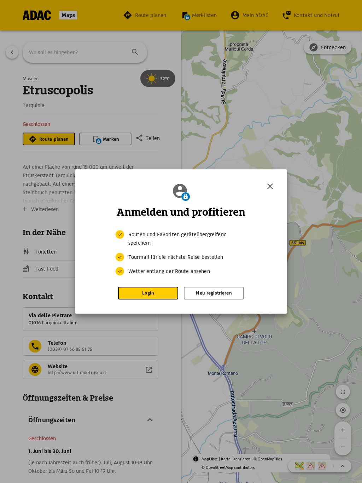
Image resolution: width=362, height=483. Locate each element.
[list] (181, 252)
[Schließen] (270, 186)
